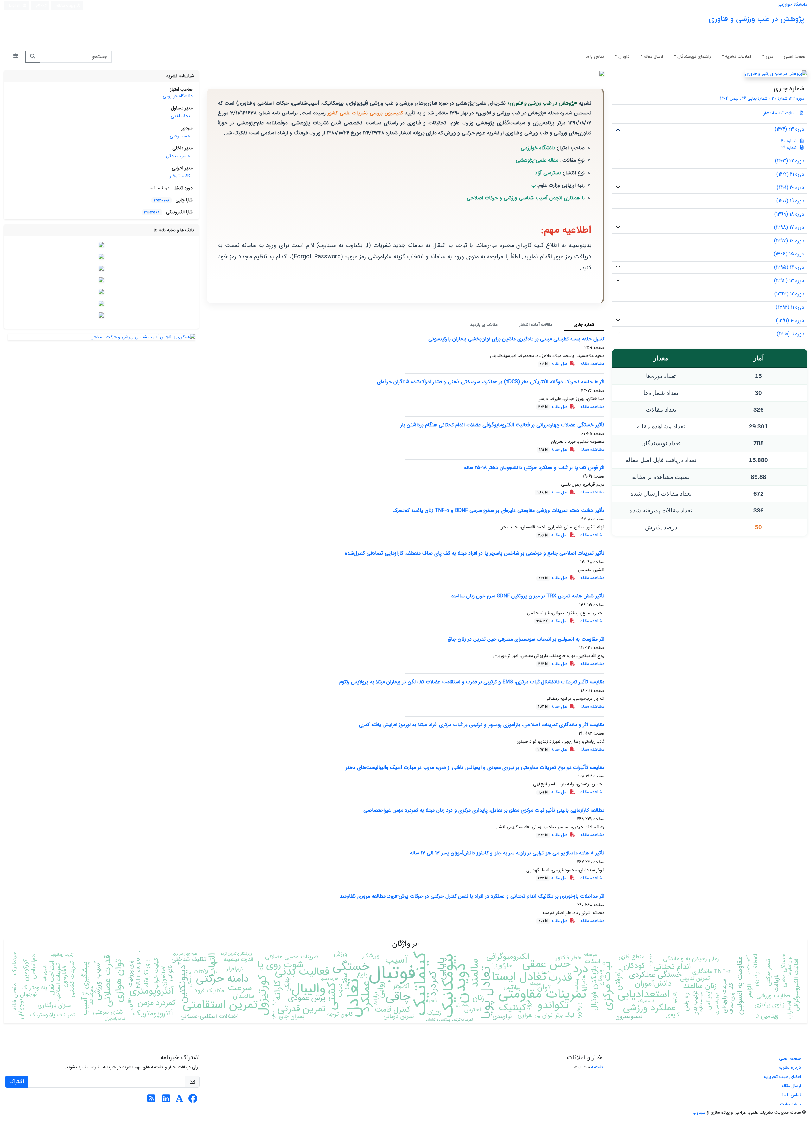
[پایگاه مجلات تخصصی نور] (101, 279)
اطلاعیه (597, 1067)
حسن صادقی (178, 155)
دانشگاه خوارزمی (792, 4)
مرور (769, 56)
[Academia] (179, 1100)
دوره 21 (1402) (790, 174)
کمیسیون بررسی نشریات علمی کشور (365, 113)
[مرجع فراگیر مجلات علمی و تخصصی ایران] (101, 291)
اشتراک (16, 1082)
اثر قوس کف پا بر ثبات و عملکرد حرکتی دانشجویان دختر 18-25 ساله (534, 468)
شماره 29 (789, 147)
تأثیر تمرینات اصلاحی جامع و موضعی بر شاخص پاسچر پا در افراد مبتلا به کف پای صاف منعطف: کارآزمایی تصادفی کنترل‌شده (474, 553)
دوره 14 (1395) (789, 267)
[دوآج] (101, 268)
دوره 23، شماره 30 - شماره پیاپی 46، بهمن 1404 (761, 98)
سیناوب (699, 1112)
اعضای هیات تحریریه (782, 1076)
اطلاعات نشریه (738, 56)
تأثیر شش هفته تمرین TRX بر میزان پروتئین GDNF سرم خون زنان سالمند (527, 596)
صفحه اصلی (795, 56)
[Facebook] (193, 1100)
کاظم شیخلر (180, 175)
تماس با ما (595, 56)
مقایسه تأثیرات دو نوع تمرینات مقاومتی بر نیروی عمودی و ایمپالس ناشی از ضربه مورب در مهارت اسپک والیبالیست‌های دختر (475, 767)
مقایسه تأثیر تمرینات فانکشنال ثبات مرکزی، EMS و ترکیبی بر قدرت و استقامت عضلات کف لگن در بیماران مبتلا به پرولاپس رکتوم (471, 682)
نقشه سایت (790, 1104)
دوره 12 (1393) (789, 294)
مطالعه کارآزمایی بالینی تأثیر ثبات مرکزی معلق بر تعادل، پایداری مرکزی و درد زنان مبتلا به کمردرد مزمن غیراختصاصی (483, 810)
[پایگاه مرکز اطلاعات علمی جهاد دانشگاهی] (101, 256)
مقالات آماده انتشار (780, 113)
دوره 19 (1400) (790, 201)
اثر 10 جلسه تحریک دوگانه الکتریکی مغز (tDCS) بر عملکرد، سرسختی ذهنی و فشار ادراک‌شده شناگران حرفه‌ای (490, 382)
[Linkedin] (166, 1100)
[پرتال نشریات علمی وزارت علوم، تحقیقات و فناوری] (101, 303)
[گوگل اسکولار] (101, 244)
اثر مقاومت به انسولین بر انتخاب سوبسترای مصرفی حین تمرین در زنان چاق (526, 639)
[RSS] (151, 1100)
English (15, 5)
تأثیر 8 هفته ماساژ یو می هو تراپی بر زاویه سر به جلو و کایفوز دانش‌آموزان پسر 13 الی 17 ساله (507, 853)
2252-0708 (161, 200)
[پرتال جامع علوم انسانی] (101, 315)
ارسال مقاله (653, 56)
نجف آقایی (180, 116)
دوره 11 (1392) (790, 307)
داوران (623, 56)
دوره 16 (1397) (789, 241)
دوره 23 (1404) (789, 129)
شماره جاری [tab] (584, 324)
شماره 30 (789, 141)
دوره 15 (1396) (789, 254)
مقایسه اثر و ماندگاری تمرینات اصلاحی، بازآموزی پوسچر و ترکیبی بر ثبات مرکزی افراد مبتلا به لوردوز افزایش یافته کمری (481, 725)
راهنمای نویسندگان (694, 56)
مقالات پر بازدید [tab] (484, 324)
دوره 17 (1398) (789, 227)
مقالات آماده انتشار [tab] (535, 324)
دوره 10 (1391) (790, 321)
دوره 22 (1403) (789, 161)
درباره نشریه (790, 1067)
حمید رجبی (180, 135)
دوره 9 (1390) (790, 334)
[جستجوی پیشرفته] (16, 57)
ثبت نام (41, 5)
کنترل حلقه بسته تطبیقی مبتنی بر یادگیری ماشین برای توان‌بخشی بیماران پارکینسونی (516, 339)
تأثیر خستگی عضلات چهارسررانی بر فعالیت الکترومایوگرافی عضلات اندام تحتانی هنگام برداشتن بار (502, 425)
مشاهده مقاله (592, 363)
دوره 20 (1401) (790, 187)
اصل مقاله (555, 363)
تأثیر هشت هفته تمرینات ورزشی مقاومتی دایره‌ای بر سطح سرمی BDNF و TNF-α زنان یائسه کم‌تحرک (498, 510)
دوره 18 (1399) (789, 214)
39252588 (152, 212)
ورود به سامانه (66, 5)
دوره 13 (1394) (789, 281)
